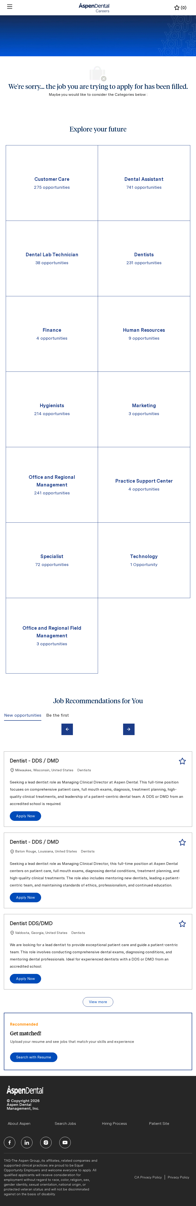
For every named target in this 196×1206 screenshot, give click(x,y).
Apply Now (25, 816)
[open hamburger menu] (10, 7)
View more (98, 1002)
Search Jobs (65, 1123)
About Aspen (19, 1123)
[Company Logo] (94, 7)
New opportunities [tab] (22, 715)
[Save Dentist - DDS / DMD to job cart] (182, 761)
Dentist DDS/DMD (31, 923)
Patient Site (159, 1123)
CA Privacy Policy (148, 1177)
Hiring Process (114, 1123)
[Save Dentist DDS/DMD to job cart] (182, 924)
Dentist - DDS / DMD (34, 760)
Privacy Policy (178, 1177)
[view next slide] (129, 729)
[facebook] (9, 1142)
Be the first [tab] (57, 715)
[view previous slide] (67, 729)
